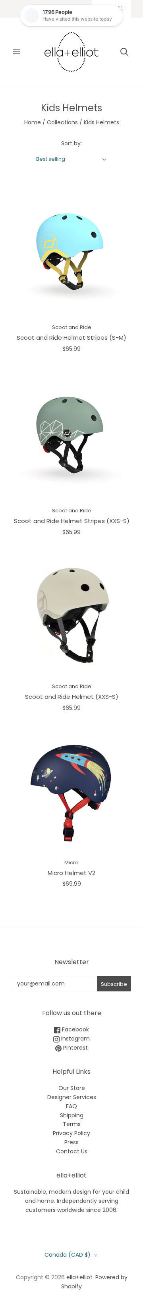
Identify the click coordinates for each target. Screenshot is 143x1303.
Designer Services (71, 1097)
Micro (71, 862)
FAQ (71, 1106)
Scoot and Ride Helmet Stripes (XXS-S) (71, 521)
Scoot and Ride (71, 327)
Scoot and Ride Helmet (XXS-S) (71, 696)
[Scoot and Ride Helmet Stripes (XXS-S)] (71, 436)
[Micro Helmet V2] (71, 791)
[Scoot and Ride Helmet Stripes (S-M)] (71, 253)
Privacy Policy (71, 1133)
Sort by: (71, 143)
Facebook (74, 1029)
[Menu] (16, 51)
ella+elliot (79, 1277)
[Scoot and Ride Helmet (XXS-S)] (71, 615)
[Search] (124, 52)
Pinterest (75, 1048)
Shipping (71, 1115)
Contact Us (71, 1151)
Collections (62, 122)
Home (32, 122)
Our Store (71, 1088)
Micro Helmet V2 (71, 873)
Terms (72, 1124)
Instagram (75, 1038)
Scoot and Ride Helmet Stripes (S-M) (71, 337)
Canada (67, 1255)
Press (71, 1142)
